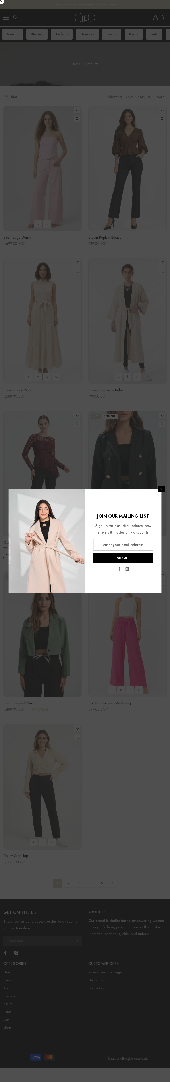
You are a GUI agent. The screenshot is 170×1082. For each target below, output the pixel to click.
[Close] (161, 489)
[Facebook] (119, 569)
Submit (123, 558)
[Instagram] (127, 569)
